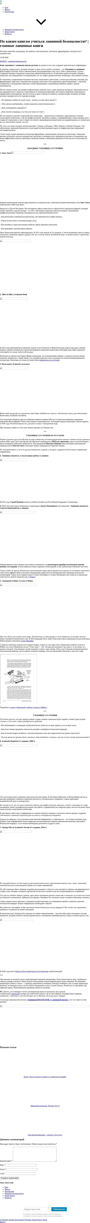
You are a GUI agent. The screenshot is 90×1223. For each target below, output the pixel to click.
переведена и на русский (49, 360)
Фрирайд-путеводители (14, 30)
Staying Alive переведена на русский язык (31, 971)
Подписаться (59, 1209)
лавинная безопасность (17, 61)
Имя (2, 1165)
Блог (6, 7)
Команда (8, 34)
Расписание (9, 12)
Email (3, 1169)
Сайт (2, 1174)
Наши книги (10, 32)
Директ (32, 577)
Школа (7, 10)
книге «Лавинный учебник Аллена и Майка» (28, 707)
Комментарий (6, 1161)
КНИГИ (3, 61)
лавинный (15, 994)
